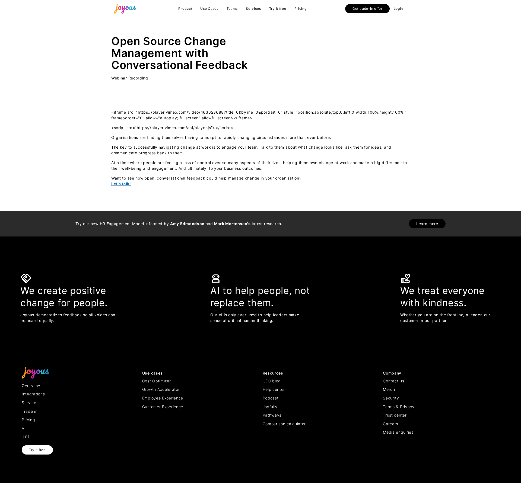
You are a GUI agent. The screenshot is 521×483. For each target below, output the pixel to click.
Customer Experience (162, 406)
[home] (125, 8)
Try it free (277, 9)
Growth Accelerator (161, 389)
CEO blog (272, 381)
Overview (31, 385)
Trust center (394, 415)
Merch (389, 389)
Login (398, 9)
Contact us (393, 381)
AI (24, 428)
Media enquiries (398, 432)
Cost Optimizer (156, 381)
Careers (390, 423)
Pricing (300, 9)
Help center (274, 389)
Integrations (33, 394)
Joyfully (270, 406)
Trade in (30, 411)
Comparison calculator (284, 423)
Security (391, 398)
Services (253, 9)
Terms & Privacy (399, 406)
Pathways (272, 415)
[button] (185, 8)
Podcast (271, 398)
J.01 (26, 436)
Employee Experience (162, 398)
